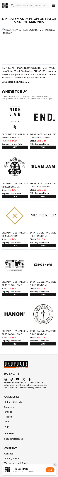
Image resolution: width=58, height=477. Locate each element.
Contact (8, 453)
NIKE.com (24, 82)
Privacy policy (11, 458)
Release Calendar (13, 402)
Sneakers (9, 406)
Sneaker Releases (13, 438)
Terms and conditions (15, 463)
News (7, 421)
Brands (8, 411)
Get (50, 470)
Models (8, 416)
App (6, 426)
